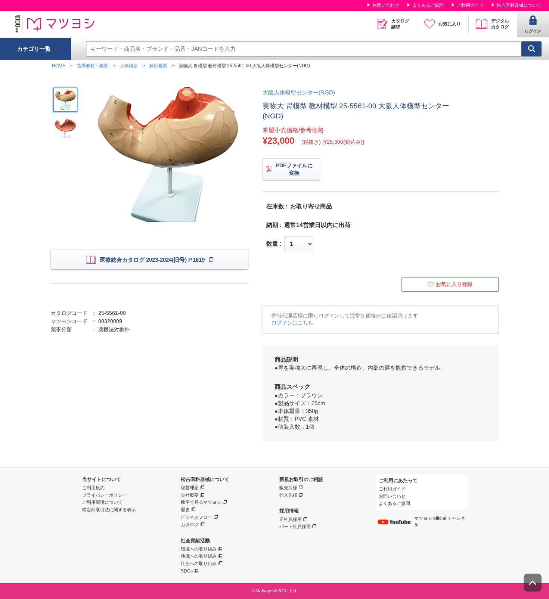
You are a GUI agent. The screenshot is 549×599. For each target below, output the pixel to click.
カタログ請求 (400, 24)
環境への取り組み (199, 549)
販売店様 (288, 487)
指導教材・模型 (92, 65)
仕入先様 (288, 495)
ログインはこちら (292, 323)
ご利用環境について (102, 502)
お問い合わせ (385, 5)
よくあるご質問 (428, 5)
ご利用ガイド (470, 5)
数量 (272, 244)
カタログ (190, 524)
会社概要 (190, 495)
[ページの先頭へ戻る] (533, 583)
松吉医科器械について (519, 5)
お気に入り (449, 24)
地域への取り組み (199, 556)
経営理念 (190, 487)
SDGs (187, 571)
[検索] (531, 48)
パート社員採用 (295, 526)
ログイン (533, 31)
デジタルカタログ (500, 24)
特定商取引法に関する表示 (109, 509)
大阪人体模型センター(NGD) (299, 92)
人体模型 (129, 65)
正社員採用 (290, 519)
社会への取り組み (199, 563)
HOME (58, 65)
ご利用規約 (93, 487)
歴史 (185, 509)
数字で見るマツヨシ (201, 502)
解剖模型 (158, 65)
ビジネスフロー (196, 517)
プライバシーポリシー (104, 495)
